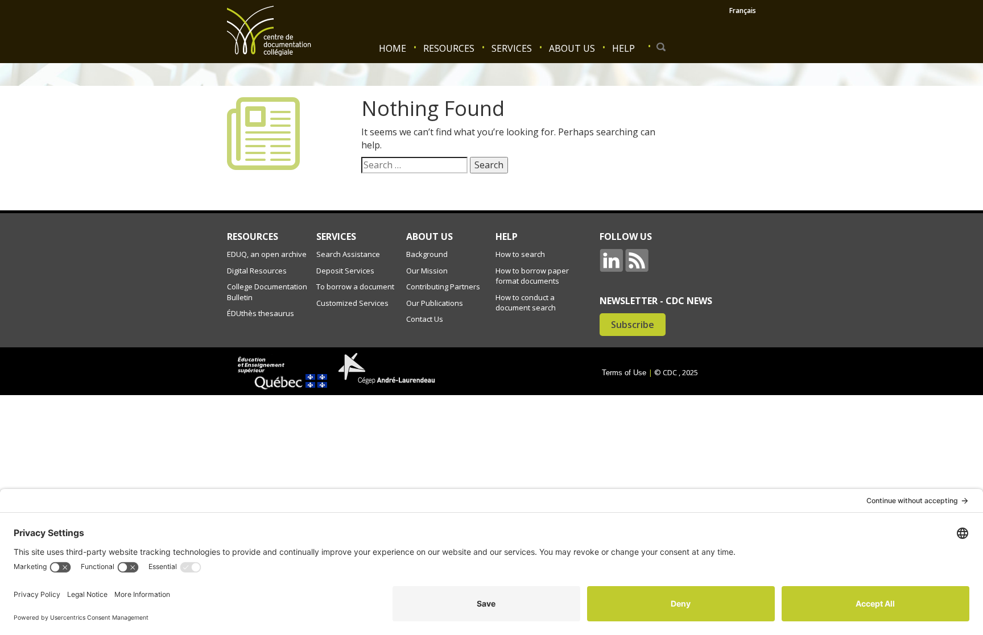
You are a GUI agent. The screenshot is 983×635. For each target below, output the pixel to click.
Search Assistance (348, 254)
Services (511, 48)
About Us (572, 48)
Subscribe (632, 324)
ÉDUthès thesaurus (260, 313)
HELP (506, 236)
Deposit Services (345, 270)
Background (427, 254)
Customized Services (352, 303)
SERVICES (336, 236)
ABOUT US (429, 236)
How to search (520, 254)
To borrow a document (355, 286)
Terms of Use (624, 372)
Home (392, 48)
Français (742, 10)
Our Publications (434, 303)
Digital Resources (257, 270)
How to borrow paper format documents (532, 276)
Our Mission (427, 270)
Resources (448, 48)
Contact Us (424, 319)
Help (623, 48)
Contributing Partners (443, 286)
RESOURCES (252, 236)
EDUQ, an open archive (267, 254)
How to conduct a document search (525, 302)
